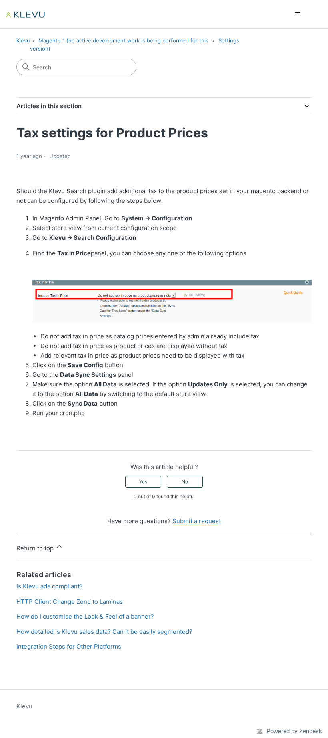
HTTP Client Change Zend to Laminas (69, 601)
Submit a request (196, 521)
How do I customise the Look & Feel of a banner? (85, 616)
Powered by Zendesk (294, 731)
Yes (143, 482)
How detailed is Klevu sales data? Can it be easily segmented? (104, 631)
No (185, 482)
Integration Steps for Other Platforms (68, 646)
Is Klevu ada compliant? (49, 586)
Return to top (35, 548)
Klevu (23, 40)
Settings (228, 40)
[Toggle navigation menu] (297, 14)
